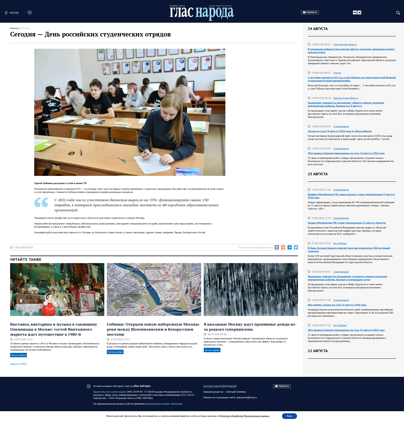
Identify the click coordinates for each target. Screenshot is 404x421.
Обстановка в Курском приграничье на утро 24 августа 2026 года (346, 153)
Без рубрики (340, 243)
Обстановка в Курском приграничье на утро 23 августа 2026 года (346, 330)
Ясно (289, 416)
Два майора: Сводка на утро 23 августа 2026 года (337, 304)
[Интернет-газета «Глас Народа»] (202, 14)
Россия (337, 72)
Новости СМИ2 (18, 363)
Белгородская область (345, 98)
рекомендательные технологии (166, 403)
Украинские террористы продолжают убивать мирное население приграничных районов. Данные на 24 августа (346, 104)
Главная (14, 28)
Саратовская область (345, 44)
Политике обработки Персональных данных (244, 416)
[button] (277, 247)
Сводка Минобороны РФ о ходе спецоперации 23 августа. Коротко (347, 222)
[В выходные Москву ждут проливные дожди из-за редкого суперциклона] (251, 290)
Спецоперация (341, 126)
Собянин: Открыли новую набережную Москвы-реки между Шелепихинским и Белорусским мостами (153, 329)
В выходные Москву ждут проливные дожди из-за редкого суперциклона (250, 327)
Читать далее (18, 355)
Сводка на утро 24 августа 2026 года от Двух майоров (339, 131)
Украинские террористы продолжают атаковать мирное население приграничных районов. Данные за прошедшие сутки (347, 278)
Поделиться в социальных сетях (255, 247)
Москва (25, 28)
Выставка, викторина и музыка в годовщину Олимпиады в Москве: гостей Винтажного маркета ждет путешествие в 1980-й (53, 329)
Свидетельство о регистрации (109, 391)
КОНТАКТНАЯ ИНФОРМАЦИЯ (219, 386)
